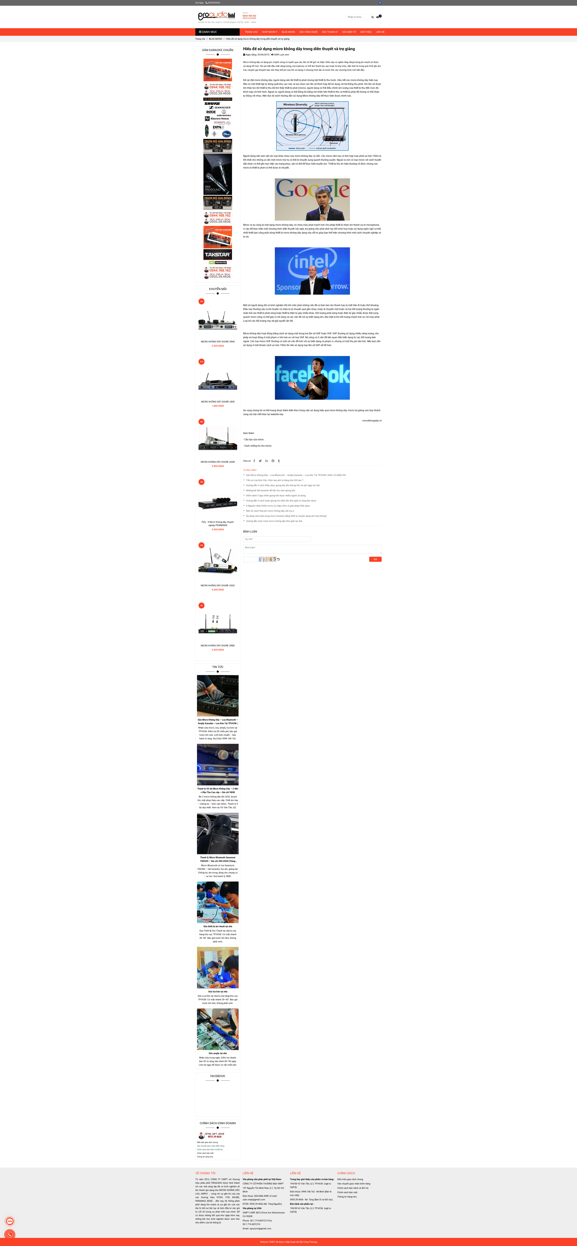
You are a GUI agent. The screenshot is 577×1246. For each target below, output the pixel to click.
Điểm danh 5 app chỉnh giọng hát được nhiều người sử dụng (275, 495)
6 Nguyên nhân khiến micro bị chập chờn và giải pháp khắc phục (278, 505)
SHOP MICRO (269, 32)
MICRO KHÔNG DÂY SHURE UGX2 (218, 585)
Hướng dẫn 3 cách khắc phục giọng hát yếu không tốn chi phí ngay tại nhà (283, 485)
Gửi (375, 559)
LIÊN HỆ (380, 32)
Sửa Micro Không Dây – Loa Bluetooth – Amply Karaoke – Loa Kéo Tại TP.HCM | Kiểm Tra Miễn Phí (296, 475)
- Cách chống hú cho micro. (258, 445)
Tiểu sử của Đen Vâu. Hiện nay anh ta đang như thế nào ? (274, 480)
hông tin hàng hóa (205, 1157)
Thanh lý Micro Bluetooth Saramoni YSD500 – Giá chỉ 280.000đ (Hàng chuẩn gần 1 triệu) (217, 859)
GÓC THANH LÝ (330, 32)
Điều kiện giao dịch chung (207, 1142)
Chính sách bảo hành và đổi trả (353, 1188)
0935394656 (214, 3)
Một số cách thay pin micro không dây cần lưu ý (270, 511)
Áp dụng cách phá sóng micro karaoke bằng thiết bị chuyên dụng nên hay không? (286, 516)
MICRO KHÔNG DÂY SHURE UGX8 (218, 462)
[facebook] (380, 3)
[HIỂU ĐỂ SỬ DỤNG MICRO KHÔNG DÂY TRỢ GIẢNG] (254, 461)
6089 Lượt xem (281, 54)
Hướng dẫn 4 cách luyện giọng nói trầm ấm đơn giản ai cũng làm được (281, 500)
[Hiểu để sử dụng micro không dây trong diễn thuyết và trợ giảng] (227, 16)
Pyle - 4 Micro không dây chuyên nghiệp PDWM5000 (218, 524)
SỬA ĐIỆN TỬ (349, 32)
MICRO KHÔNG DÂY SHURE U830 (218, 401)
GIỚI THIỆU (366, 32)
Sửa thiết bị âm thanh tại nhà (217, 926)
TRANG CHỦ (251, 32)
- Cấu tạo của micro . (254, 439)
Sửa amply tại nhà (218, 1053)
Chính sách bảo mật (347, 1192)
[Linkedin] (266, 461)
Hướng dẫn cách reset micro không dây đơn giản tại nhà (274, 521)
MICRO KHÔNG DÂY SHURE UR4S (218, 341)
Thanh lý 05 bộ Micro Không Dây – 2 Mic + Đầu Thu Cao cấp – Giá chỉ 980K (217, 790)
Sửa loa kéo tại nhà (217, 991)
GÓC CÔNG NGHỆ (308, 32)
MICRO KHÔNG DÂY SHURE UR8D (218, 645)
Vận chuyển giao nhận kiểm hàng (353, 1183)
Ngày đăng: (251, 54)
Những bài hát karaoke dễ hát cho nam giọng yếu (270, 490)
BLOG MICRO (288, 32)
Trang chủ (200, 39)
